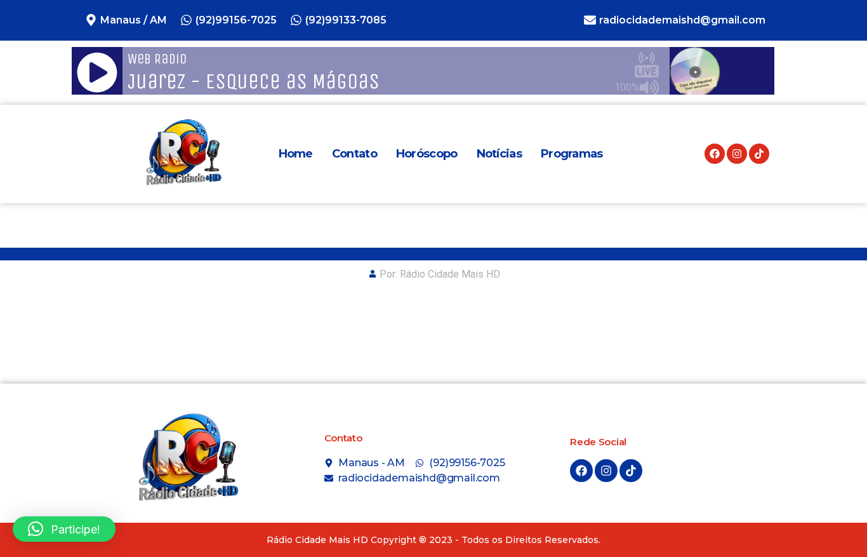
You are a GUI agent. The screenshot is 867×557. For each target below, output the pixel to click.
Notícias (499, 154)
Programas (572, 154)
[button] (64, 529)
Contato (354, 154)
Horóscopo (427, 154)
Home (296, 154)
